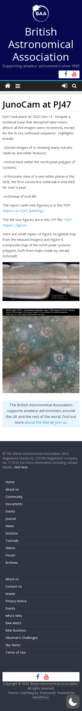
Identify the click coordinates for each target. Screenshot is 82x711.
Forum (10, 555)
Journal (10, 518)
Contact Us (13, 586)
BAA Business (15, 630)
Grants (10, 594)
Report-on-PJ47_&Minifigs (23, 210)
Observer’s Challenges (21, 637)
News (9, 526)
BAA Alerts (13, 623)
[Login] (64, 86)
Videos (10, 548)
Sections (11, 533)
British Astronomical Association (41, 44)
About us (12, 489)
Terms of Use (15, 652)
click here (21, 467)
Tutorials (11, 540)
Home (10, 482)
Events (10, 511)
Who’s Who (13, 615)
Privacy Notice (16, 601)
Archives (11, 562)
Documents (14, 504)
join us (61, 422)
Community (14, 496)
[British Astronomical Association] (8, 86)
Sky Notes (12, 645)
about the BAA (37, 422)
